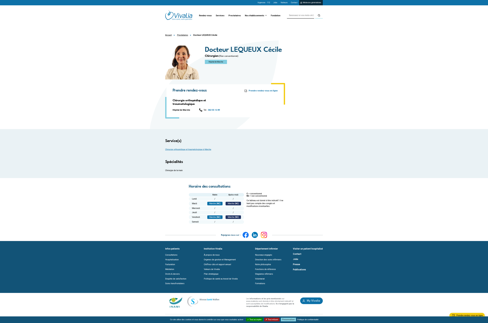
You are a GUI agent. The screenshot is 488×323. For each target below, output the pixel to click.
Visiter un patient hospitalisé (308, 248)
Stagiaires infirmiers (264, 274)
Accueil (168, 35)
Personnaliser (288, 319)
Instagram (264, 235)
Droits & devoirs (172, 274)
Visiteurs (284, 3)
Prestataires (234, 15)
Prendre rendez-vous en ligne (263, 90)
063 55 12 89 (214, 110)
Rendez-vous (205, 15)
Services (220, 15)
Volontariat (260, 279)
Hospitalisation (172, 260)
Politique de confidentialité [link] (307, 319)
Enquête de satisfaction (175, 279)
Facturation (170, 264)
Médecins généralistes (312, 3)
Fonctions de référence (265, 269)
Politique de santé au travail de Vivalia (221, 279)
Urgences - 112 (264, 3)
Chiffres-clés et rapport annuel (217, 264)
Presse (296, 264)
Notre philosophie (263, 264)
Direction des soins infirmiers (268, 260)
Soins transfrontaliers (174, 283)
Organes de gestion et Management (220, 260)
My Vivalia (313, 300)
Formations (260, 283)
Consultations (171, 255)
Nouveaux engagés (263, 255)
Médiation (169, 269)
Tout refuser (272, 319)
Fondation (275, 15)
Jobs (275, 3)
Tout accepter (255, 319)
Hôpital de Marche (216, 62)
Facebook (246, 235)
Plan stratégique (211, 274)
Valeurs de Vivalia (212, 269)
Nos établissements (254, 15)
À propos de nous (212, 255)
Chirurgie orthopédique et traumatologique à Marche (188, 149)
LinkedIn (255, 235)
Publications (299, 269)
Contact (294, 3)
